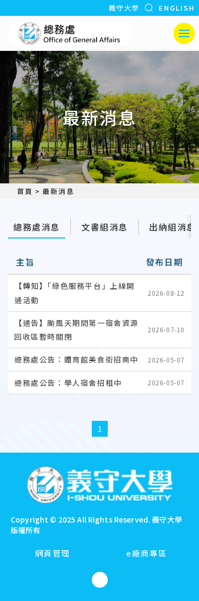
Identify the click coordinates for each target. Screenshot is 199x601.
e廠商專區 (146, 553)
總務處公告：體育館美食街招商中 (76, 359)
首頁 (25, 191)
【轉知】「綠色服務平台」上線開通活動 (74, 292)
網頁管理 (52, 553)
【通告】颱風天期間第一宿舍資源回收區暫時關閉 (76, 329)
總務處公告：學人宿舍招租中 (68, 382)
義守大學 (124, 8)
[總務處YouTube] (100, 580)
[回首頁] (70, 33)
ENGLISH (177, 8)
